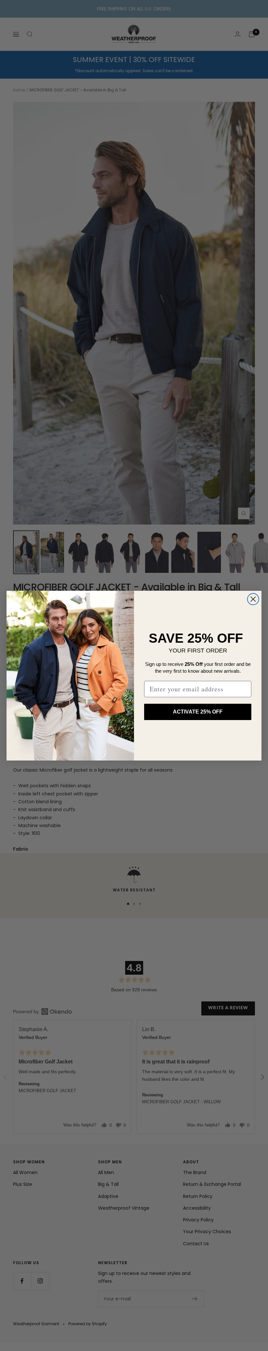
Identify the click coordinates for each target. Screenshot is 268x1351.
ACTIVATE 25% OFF (198, 712)
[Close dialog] (253, 599)
